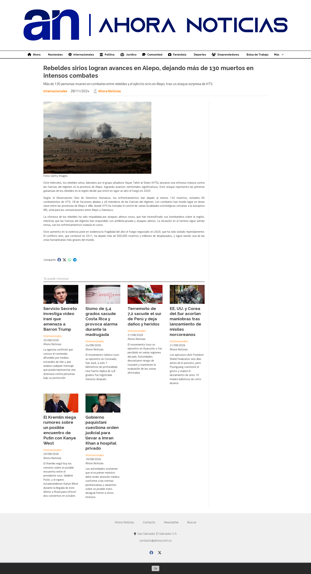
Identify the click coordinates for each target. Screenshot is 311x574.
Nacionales (55, 54)
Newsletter (171, 522)
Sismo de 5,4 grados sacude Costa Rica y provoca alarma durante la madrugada (101, 321)
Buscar (191, 522)
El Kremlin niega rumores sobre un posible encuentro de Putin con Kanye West (59, 430)
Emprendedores (228, 54)
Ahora (36, 54)
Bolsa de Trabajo (257, 54)
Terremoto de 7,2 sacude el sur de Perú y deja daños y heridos (144, 316)
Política (109, 54)
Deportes (200, 54)
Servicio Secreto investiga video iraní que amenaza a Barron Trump (60, 319)
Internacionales (83, 54)
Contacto (149, 522)
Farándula (179, 54)
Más (276, 54)
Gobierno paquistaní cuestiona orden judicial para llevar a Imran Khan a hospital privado (102, 433)
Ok (155, 568)
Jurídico (131, 54)
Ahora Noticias (109, 91)
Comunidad (154, 54)
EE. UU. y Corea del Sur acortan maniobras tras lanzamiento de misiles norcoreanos (185, 321)
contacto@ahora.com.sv (155, 540)
